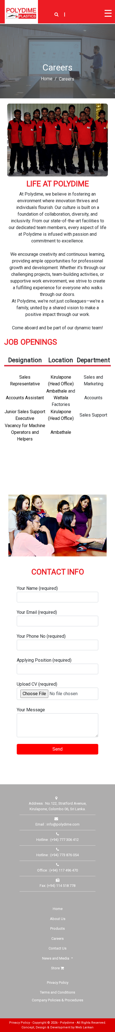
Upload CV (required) (37, 684)
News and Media (56, 958)
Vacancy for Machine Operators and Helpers (25, 432)
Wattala (61, 397)
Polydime (67, 1022)
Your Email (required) (37, 612)
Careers (57, 938)
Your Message (31, 709)
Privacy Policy (57, 982)
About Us (57, 919)
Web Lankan (84, 1027)
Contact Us (57, 948)
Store (56, 968)
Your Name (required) (37, 588)
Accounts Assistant (25, 397)
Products (57, 928)
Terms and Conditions (57, 992)
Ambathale (56, 391)
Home (46, 78)
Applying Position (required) (44, 660)
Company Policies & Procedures (57, 1000)
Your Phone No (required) (41, 636)
